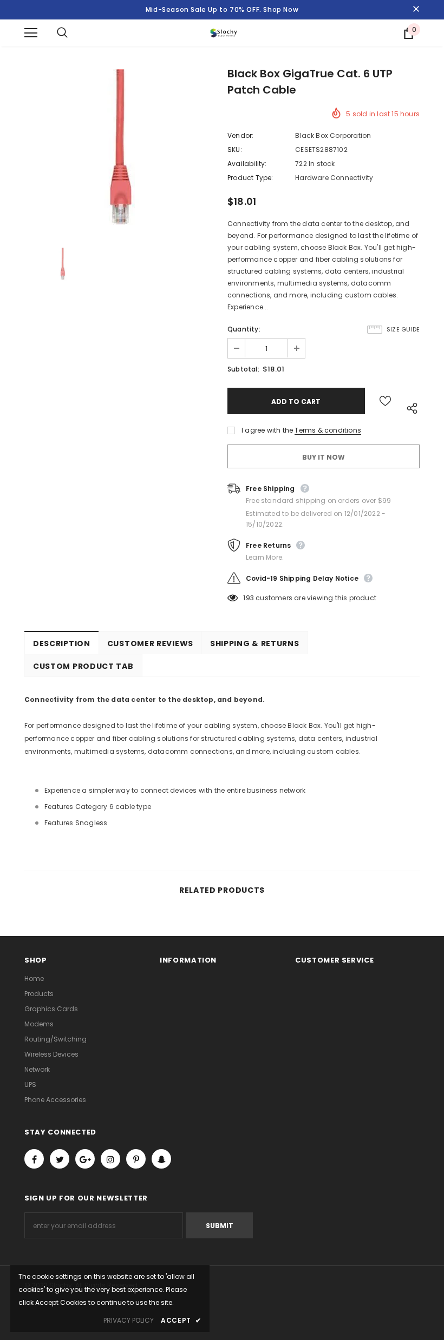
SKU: (234, 149)
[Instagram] (110, 1159)
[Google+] (85, 1159)
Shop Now (280, 9)
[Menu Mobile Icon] (30, 32)
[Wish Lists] (385, 401)
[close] (415, 9)
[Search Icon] (73, 33)
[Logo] (223, 32)
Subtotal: (243, 369)
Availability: (247, 163)
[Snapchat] (161, 1159)
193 (248, 597)
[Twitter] (59, 1159)
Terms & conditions (328, 430)
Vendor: (240, 135)
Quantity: (243, 329)
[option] (120, 150)
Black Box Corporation (333, 135)
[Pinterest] (136, 1159)
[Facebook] (34, 1159)
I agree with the (267, 430)
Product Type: (250, 177)
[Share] (409, 406)
